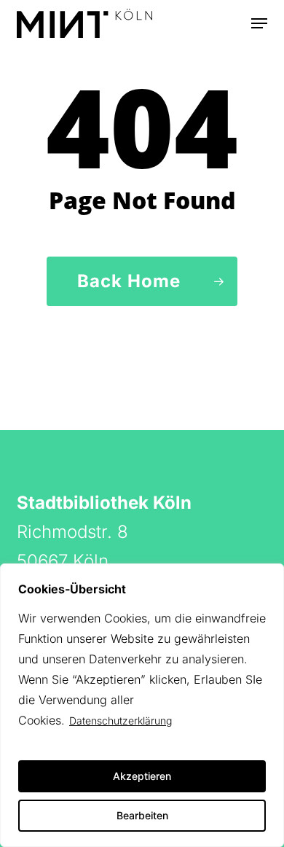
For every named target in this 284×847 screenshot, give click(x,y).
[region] (142, 705)
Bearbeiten (142, 815)
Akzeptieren (142, 776)
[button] (259, 23)
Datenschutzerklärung (120, 720)
